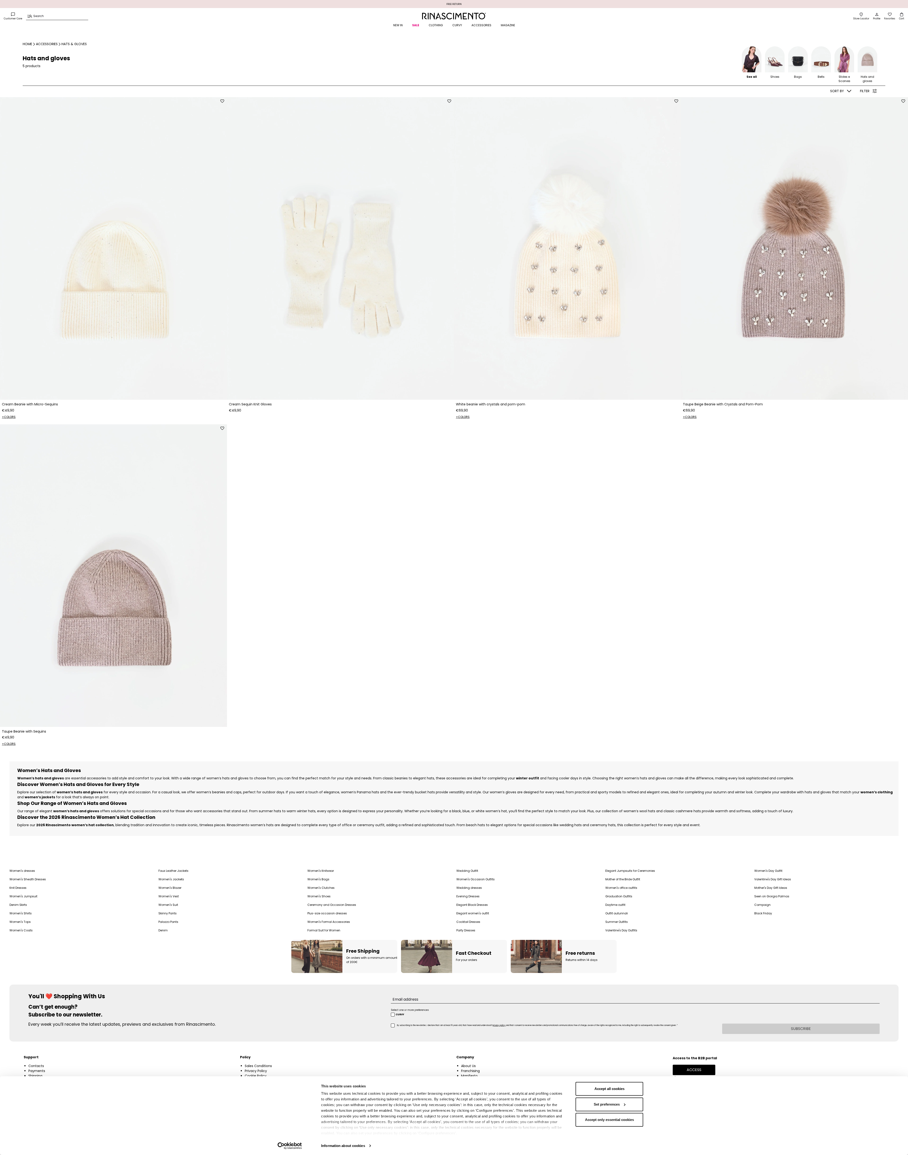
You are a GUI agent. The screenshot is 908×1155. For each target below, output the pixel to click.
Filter (864, 91)
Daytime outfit (615, 905)
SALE (415, 25)
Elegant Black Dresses (472, 905)
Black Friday (763, 913)
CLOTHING (436, 25)
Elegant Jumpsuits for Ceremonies (630, 871)
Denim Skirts (18, 905)
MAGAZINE (508, 25)
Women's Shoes (319, 896)
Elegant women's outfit (472, 913)
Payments (36, 1070)
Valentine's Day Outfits (621, 930)
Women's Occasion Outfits (475, 879)
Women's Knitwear (320, 871)
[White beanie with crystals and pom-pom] (567, 248)
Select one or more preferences (410, 1010)
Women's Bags (318, 879)
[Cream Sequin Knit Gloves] (340, 248)
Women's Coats (21, 930)
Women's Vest (168, 896)
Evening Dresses (468, 896)
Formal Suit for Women (323, 930)
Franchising (470, 1070)
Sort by (837, 91)
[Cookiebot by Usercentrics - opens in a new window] (289, 1145)
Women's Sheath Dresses (27, 879)
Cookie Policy (255, 1075)
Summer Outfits (616, 922)
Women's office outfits (621, 888)
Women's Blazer (169, 888)
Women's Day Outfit (768, 871)
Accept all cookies (609, 1089)
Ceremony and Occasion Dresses (331, 905)
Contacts (36, 1066)
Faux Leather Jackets (173, 871)
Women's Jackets (171, 879)
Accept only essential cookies (609, 1120)
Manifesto (469, 1075)
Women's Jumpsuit (23, 896)
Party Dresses (465, 930)
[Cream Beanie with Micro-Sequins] (113, 248)
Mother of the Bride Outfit (622, 879)
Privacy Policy (256, 1070)
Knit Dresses (17, 888)
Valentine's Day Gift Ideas (772, 879)
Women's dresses (22, 871)
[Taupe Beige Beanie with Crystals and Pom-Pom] (794, 248)
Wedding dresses (469, 888)
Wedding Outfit (467, 871)
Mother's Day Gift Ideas (770, 888)
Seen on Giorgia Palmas (771, 896)
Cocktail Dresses (468, 922)
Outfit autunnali (616, 913)
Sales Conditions (258, 1066)
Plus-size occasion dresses (327, 913)
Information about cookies (343, 1146)
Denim (163, 930)
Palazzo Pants (168, 922)
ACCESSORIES (481, 25)
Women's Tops (20, 922)
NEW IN (398, 25)
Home (27, 44)
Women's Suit (168, 905)
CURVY (457, 25)
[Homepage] (454, 16)
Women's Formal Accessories (328, 922)
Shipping (35, 1075)
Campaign (762, 905)
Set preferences (607, 1104)
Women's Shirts (20, 913)
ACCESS (694, 1069)
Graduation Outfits (618, 896)
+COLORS (9, 417)
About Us (468, 1066)
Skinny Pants (167, 913)
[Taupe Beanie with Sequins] (113, 575)
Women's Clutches (321, 888)
